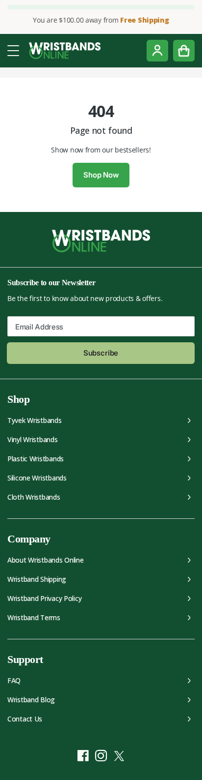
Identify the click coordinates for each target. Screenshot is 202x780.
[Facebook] (83, 755)
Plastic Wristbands (35, 458)
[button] (13, 50)
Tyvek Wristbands (34, 420)
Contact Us (24, 718)
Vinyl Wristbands (32, 439)
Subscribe (101, 353)
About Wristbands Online (45, 560)
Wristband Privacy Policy (44, 598)
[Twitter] (119, 755)
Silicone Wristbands (37, 477)
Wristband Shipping (36, 579)
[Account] (157, 50)
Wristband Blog (31, 699)
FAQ (14, 680)
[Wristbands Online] (65, 50)
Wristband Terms (33, 617)
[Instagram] (101, 755)
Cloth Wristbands (33, 497)
